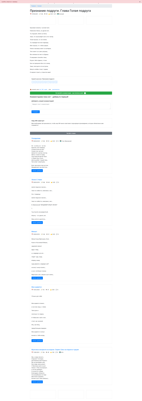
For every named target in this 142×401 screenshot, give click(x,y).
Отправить (35, 112)
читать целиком (37, 170)
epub (45, 89)
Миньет (34, 231)
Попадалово (36, 138)
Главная (33, 6)
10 (56, 82)
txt (40, 89)
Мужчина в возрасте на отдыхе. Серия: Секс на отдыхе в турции (55, 349)
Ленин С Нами (37, 180)
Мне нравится (37, 287)
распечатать (56, 89)
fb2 (43, 89)
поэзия (39, 6)
